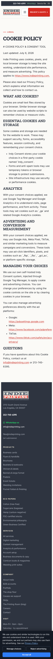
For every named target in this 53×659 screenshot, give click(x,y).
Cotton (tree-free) (11, 504)
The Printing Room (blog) (14, 604)
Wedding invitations (12, 485)
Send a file (41, 3)
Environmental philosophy (15, 520)
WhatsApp (31, 3)
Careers (6, 608)
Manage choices (14, 649)
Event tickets (9, 481)
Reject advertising (38, 649)
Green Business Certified (14, 524)
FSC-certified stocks (12, 516)
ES (49, 3)
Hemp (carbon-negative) (14, 512)
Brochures (7, 460)
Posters (6, 477)
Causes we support (12, 596)
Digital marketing (11, 540)
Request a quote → (39, 12)
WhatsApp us (12, 422)
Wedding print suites (12, 564)
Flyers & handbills (11, 456)
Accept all (26, 655)
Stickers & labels (10, 469)
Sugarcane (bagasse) (13, 508)
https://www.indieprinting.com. (32, 75)
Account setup (10, 552)
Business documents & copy (16, 556)
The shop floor (9, 592)
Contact (6, 612)
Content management (13, 544)
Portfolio (7, 588)
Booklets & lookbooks (13, 464)
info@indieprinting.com (16, 362)
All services (8, 536)
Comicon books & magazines (16, 560)
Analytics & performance (14, 548)
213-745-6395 (19, 3)
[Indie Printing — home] (11, 12)
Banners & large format (13, 473)
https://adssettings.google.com (26, 321)
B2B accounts (9, 584)
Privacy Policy (31, 643)
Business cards (10, 452)
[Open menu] (25, 12)
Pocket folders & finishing (15, 489)
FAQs (5, 600)
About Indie (8, 580)
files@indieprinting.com (14, 434)
